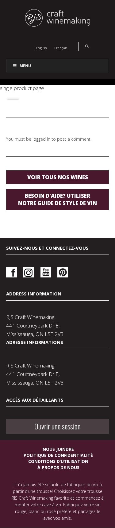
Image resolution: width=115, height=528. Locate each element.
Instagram (28, 272)
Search (83, 46)
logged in (41, 139)
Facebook (11, 272)
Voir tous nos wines (57, 177)
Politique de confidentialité (58, 455)
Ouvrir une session (57, 426)
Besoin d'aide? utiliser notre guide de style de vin (57, 199)
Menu (25, 65)
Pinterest (62, 272)
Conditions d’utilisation (58, 461)
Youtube (45, 272)
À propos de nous (58, 467)
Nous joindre (58, 449)
